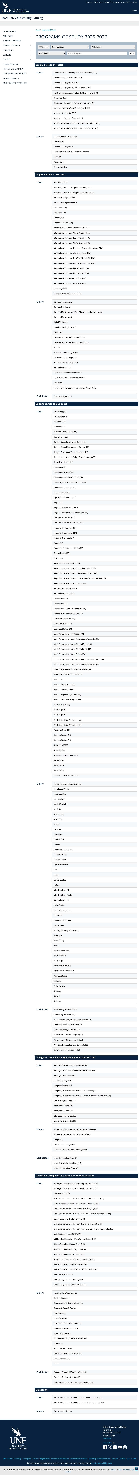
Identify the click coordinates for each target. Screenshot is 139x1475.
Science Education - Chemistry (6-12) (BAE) (70, 1249)
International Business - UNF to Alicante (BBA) (72, 233)
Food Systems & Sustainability (65, 137)
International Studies (62, 900)
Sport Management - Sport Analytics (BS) (70, 1284)
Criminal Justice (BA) (62, 492)
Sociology (57, 991)
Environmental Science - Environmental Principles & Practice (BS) (79, 1403)
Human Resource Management (66, 362)
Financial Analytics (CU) (63, 396)
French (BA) (58, 543)
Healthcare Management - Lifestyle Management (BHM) (76, 93)
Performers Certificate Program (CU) (68, 1040)
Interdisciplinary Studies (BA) (65, 588)
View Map (107, 1438)
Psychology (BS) (60, 715)
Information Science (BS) (63, 1106)
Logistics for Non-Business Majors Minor (70, 378)
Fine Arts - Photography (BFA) (65, 528)
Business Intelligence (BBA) (64, 197)
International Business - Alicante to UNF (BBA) (72, 228)
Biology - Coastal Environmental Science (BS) (71, 447)
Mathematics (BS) (61, 604)
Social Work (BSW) (61, 745)
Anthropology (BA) (61, 417)
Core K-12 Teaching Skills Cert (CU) (68, 1377)
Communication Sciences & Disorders (68, 1303)
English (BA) (58, 502)
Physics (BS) (58, 679)
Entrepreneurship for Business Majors (69, 337)
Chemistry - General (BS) (63, 472)
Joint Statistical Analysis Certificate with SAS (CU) (73, 1020)
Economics (58, 332)
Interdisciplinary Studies (63, 895)
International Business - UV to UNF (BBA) (70, 278)
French (56, 875)
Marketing (58, 383)
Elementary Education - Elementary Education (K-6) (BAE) (76, 1209)
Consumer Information (60, 1459)
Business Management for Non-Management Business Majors (78, 312)
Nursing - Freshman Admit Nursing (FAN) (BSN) (72, 108)
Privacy (113, 1470)
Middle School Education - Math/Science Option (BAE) (75, 1239)
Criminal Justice (60, 860)
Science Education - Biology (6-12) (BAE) (69, 1244)
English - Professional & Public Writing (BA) (71, 513)
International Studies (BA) (64, 593)
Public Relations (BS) (62, 730)
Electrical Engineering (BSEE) (65, 1101)
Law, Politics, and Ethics (63, 910)
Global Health (59, 142)
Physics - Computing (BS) (64, 689)
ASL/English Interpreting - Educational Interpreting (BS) (76, 1188)
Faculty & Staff (98, 2)
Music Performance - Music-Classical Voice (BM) (72, 649)
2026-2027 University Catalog (22, 18)
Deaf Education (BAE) (62, 1193)
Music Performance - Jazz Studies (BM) (69, 634)
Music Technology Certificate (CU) (67, 1030)
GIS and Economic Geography (65, 357)
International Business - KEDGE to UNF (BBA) (71, 268)
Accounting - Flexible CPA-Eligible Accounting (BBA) (74, 192)
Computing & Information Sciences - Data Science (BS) (75, 1091)
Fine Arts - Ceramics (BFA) (64, 518)
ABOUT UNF (7, 36)
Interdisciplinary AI (61, 890)
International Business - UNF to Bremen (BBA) (72, 243)
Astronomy (58, 819)
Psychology (58, 961)
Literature (58, 915)
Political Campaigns (61, 951)
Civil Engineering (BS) (62, 1080)
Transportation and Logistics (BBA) (67, 293)
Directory (17, 1459)
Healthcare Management (63, 147)
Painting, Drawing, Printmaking (66, 930)
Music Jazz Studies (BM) (63, 629)
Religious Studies (60, 976)
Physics (57, 946)
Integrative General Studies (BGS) (67, 563)
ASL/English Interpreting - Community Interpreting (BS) (76, 1183)
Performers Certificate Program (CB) (68, 1035)
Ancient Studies (60, 794)
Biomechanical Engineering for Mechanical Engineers (75, 1129)
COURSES (7, 59)
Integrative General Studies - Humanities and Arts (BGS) (76, 573)
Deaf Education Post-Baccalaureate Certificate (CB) (73, 1382)
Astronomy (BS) (60, 427)
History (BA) (58, 558)
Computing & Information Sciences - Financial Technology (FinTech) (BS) (82, 1096)
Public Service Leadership (64, 971)
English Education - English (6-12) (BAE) (69, 1219)
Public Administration (62, 966)
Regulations (45, 1459)
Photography (59, 940)
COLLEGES (7, 55)
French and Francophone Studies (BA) (69, 548)
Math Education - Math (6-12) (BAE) (68, 1234)
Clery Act (115, 1459)
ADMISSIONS (8, 50)
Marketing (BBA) (60, 288)
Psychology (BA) (60, 710)
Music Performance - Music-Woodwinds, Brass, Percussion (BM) (79, 659)
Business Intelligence (62, 307)
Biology (56, 824)
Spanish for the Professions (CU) (67, 1050)
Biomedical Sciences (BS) (63, 462)
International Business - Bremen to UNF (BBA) (72, 238)
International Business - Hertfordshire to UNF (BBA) (74, 258)
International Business (63, 367)
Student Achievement (78, 1459)
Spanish (57, 996)
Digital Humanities (61, 865)
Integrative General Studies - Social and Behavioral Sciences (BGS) (80, 578)
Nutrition (57, 157)
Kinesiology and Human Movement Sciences (71, 152)
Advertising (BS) (60, 412)
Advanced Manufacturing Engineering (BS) (70, 1065)
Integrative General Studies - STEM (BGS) (70, 583)
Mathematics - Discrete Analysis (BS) (68, 614)
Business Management (63, 317)
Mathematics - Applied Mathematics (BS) (70, 609)
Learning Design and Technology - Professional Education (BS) (78, 1224)
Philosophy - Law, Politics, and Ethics (68, 674)
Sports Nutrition (60, 167)
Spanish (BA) (59, 760)
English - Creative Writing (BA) (66, 507)
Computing (58, 1139)
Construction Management (64, 1144)
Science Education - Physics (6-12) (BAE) (69, 1254)
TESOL (56, 1364)
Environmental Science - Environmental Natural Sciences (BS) (78, 1397)
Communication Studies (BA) (65, 487)
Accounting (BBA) (60, 182)
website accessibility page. (101, 1463)
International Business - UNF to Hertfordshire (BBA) (74, 263)
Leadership (58, 1343)
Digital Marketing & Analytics (65, 327)
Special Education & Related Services (68, 1353)
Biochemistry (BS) (61, 437)
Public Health (59, 162)
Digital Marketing (60, 322)
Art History (58, 809)
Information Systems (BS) (64, 1111)
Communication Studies (63, 849)
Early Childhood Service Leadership (68, 1323)
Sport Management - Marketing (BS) (68, 1279)
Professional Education (63, 1348)
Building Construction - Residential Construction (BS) (74, 1070)
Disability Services (61, 1318)
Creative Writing (60, 854)
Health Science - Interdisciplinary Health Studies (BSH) (75, 73)
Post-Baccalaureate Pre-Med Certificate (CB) (71, 1045)
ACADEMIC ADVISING (11, 45)
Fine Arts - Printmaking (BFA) (65, 533)
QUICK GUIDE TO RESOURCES (15, 83)
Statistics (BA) (59, 765)
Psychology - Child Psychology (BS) (67, 725)
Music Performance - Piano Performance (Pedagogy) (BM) (76, 664)
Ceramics (57, 829)
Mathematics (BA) (61, 599)
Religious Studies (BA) (62, 735)
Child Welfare (59, 839)
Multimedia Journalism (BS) (64, 619)
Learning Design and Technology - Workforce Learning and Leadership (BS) (83, 1229)
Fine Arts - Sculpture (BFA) (64, 538)
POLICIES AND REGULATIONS (14, 74)
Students (89, 2)
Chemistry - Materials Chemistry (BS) (68, 477)
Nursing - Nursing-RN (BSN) (65, 113)
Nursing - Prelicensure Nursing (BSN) (68, 118)
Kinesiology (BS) (60, 98)
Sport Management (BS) (63, 1274)
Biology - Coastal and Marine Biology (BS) (70, 442)
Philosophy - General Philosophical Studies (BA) (72, 669)
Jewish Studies (59, 905)
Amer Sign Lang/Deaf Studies (65, 1293)
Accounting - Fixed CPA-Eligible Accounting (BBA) (73, 187)
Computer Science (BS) (63, 1086)
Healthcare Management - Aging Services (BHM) (73, 88)
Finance (57, 347)
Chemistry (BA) (60, 467)
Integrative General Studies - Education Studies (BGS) (75, 568)
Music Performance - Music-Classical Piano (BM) (73, 644)
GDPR (120, 1470)
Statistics (57, 1001)
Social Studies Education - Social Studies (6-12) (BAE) (74, 1259)
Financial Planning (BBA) (63, 223)
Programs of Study (49, 30)
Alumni (107, 2)
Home (38, 30)
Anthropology (59, 799)
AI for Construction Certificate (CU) (67, 1163)
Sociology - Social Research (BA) (66, 755)
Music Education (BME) (63, 624)
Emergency (27, 1459)
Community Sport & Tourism (65, 1308)
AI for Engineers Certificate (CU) (66, 1168)
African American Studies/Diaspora (67, 784)
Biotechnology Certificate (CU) (65, 1009)
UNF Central (7, 1459)
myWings (134, 2)
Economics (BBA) (60, 208)
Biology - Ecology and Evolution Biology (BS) (71, 452)
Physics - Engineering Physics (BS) (67, 695)
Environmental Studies (63, 1411)
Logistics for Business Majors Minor (68, 373)
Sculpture (57, 981)
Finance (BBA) (59, 218)
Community (116, 2)
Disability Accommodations (99, 1459)
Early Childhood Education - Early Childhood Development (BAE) (79, 1198)
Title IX (123, 1459)
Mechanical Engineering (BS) (65, 1121)
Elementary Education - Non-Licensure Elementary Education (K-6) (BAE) (82, 1214)
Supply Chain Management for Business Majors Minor (75, 388)
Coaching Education (61, 1298)
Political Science (60, 956)
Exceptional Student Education (66, 1328)
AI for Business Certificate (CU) (66, 1158)
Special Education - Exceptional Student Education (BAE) (76, 1269)
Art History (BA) (60, 422)
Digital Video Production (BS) (65, 497)
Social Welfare (59, 986)
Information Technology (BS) (65, 1116)
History (57, 885)
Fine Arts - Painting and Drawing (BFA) (69, 523)
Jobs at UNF (131, 1459)
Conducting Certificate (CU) (64, 1015)
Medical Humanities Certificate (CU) (68, 1025)
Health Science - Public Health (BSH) (68, 78)
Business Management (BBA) (65, 203)
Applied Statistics (60, 804)
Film (55, 870)
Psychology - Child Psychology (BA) (67, 720)
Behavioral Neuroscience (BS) (65, 432)
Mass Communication (62, 920)
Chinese (57, 844)
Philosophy (58, 935)
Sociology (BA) (59, 750)
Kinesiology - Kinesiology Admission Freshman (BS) (74, 103)
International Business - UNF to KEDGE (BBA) (71, 273)
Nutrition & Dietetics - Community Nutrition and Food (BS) (76, 123)
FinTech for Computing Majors (66, 352)
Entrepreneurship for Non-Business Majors (71, 342)
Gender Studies (60, 880)
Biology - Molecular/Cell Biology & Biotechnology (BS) (74, 457)
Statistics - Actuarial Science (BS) (66, 775)
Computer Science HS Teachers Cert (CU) (70, 1372)
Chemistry (58, 834)
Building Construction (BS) (64, 1075)
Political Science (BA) (62, 705)
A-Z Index (134, 11)
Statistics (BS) (59, 770)
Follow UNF (107, 1443)
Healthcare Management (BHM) (66, 83)
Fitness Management (62, 1333)
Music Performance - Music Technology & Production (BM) (77, 639)
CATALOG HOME (9, 31)
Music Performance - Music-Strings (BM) (70, 654)
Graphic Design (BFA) (62, 553)
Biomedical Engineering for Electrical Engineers (72, 1134)
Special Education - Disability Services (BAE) (71, 1264)
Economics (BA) (60, 213)
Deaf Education (59, 1313)
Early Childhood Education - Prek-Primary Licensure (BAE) (76, 1204)
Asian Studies (59, 814)
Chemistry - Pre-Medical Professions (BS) (70, 482)
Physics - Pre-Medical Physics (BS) (67, 700)
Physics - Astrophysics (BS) (64, 684)
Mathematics (59, 925)
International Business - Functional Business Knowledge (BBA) (78, 248)
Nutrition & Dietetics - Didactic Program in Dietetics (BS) (76, 128)
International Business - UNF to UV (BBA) (70, 283)
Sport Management (61, 1359)
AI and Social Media (61, 789)
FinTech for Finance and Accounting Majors (71, 1149)
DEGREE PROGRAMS (11, 64)
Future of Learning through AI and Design (70, 1338)
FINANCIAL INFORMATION (13, 69)
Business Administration (63, 302)
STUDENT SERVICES (11, 78)
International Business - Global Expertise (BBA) (72, 253)
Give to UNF (125, 2)
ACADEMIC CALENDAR (12, 41)
